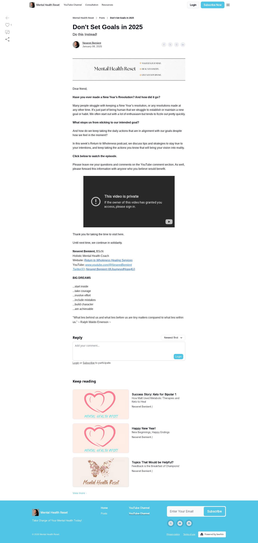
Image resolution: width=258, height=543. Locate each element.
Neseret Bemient (91, 42)
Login (193, 4)
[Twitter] (171, 523)
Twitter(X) (79, 269)
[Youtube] (180, 523)
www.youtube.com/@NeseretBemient (108, 264)
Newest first (171, 337)
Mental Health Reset (83, 18)
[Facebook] (189, 523)
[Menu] (228, 4)
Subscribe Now (212, 4)
